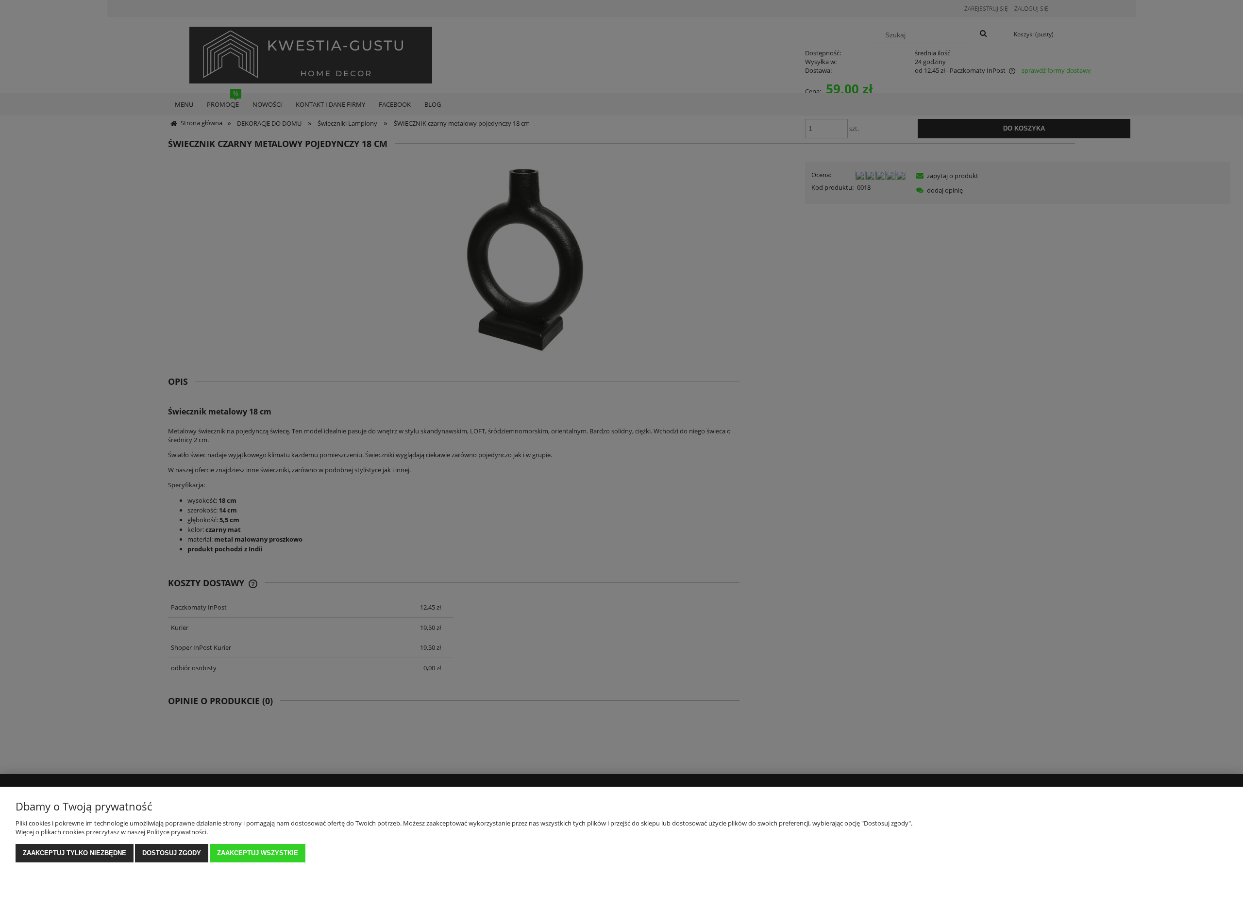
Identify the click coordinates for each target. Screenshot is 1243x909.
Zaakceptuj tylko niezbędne (74, 853)
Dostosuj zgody (171, 853)
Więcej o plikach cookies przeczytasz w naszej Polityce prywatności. (112, 831)
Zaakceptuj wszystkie (257, 853)
